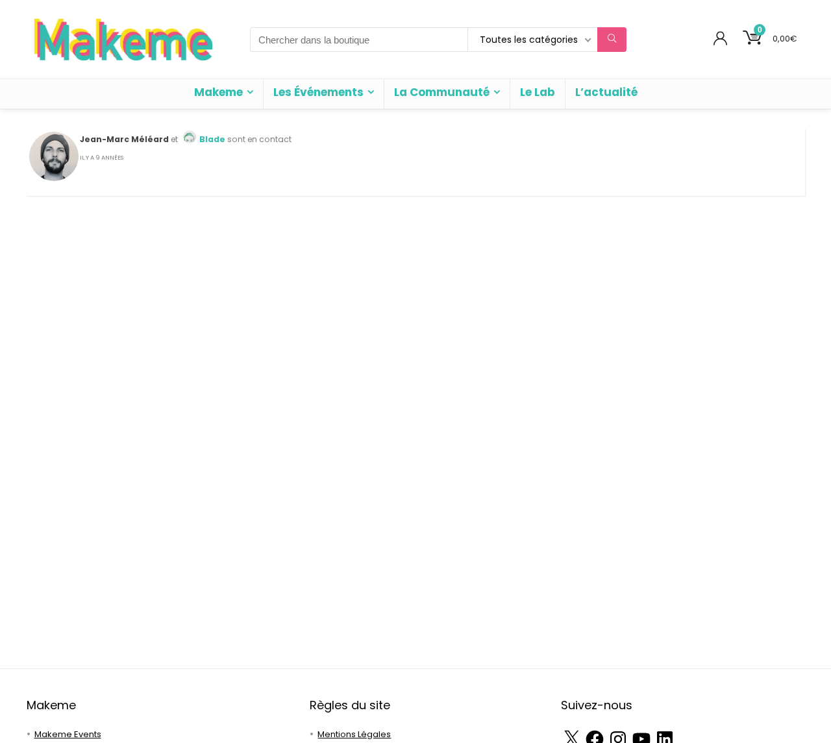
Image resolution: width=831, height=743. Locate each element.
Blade (212, 139)
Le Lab (537, 92)
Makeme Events (67, 734)
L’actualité (606, 92)
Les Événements (318, 92)
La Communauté (442, 92)
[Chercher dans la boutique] (611, 39)
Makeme (218, 92)
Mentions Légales (354, 734)
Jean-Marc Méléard (124, 139)
